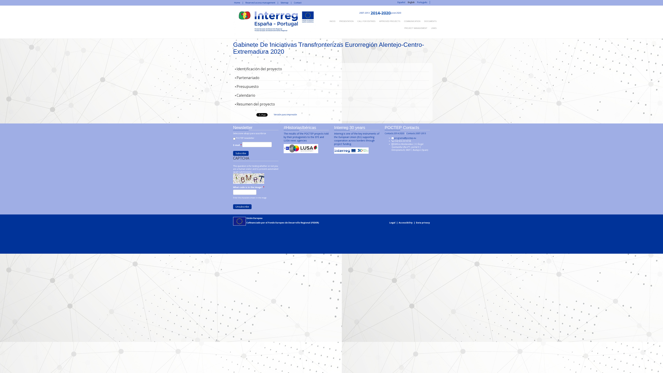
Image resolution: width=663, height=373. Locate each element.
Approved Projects (389, 21)
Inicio (332, 21)
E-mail (237, 145)
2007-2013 (364, 12)
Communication (412, 21)
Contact (297, 2)
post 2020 (396, 12)
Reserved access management (260, 2)
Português (422, 2)
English (411, 2)
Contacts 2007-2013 (416, 133)
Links (433, 28)
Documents (430, 21)
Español (401, 2)
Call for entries (366, 21)
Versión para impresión (285, 114)
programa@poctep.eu (405, 138)
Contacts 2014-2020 (394, 133)
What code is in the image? (248, 187)
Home (237, 2)
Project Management (415, 28)
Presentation (346, 21)
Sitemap (285, 2)
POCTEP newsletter (245, 138)
